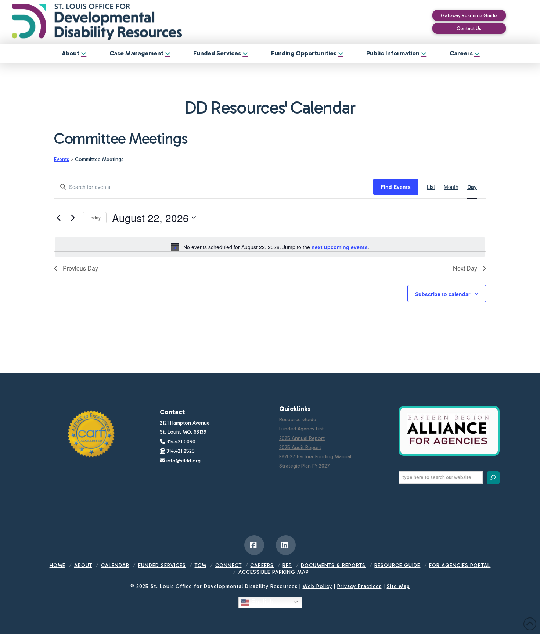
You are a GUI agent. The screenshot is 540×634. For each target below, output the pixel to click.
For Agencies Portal (459, 565)
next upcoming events (340, 247)
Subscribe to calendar (442, 294)
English (261, 602)
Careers (262, 565)
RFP (287, 565)
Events (61, 159)
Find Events (396, 186)
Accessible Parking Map (273, 572)
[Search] (493, 477)
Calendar (115, 565)
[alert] (270, 247)
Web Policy (317, 586)
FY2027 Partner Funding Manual (315, 457)
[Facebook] (254, 545)
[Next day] (72, 217)
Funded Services (162, 565)
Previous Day (80, 268)
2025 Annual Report (302, 438)
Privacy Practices (359, 586)
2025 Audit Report (300, 447)
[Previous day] (58, 217)
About (83, 565)
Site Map (398, 586)
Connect (228, 565)
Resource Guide (297, 419)
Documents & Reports (333, 565)
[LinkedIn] (286, 545)
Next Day (465, 268)
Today (95, 217)
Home (57, 565)
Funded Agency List (301, 429)
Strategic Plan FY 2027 (304, 466)
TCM (200, 565)
